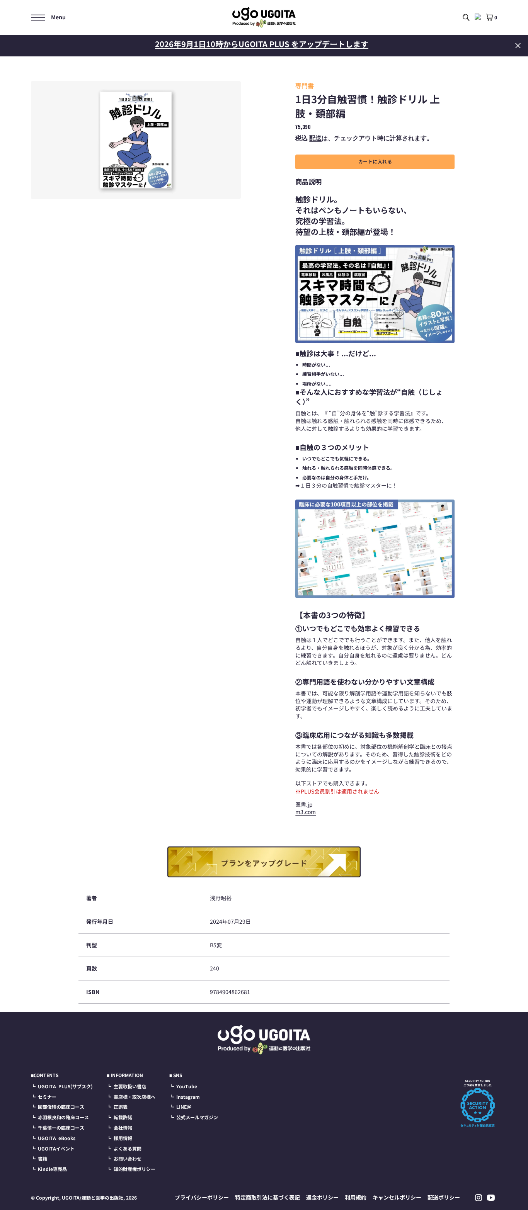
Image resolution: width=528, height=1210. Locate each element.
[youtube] (491, 1197)
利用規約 (355, 1197)
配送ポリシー (444, 1197)
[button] (48, 17)
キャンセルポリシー (397, 1197)
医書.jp (304, 804)
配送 (315, 137)
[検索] (466, 17)
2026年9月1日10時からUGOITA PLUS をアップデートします (261, 43)
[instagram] (478, 1197)
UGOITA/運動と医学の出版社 (92, 1197)
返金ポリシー (322, 1197)
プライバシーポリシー (202, 1197)
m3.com (305, 812)
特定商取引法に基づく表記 (267, 1197)
